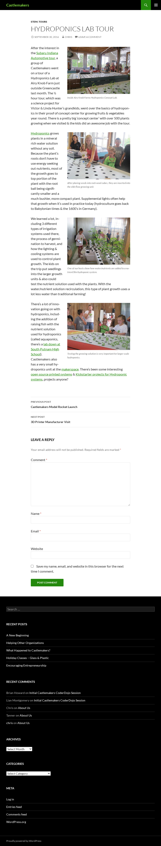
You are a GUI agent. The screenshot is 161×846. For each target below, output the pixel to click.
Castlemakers (17, 5)
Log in (10, 799)
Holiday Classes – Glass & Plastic (27, 658)
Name (36, 513)
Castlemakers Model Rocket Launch (54, 404)
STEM (34, 21)
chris (68, 36)
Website (37, 549)
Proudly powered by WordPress (23, 840)
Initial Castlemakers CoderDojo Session (55, 693)
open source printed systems (51, 374)
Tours (43, 21)
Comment (39, 460)
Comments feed (16, 814)
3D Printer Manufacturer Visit (50, 419)
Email (36, 531)
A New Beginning (17, 635)
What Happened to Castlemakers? (28, 650)
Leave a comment (89, 36)
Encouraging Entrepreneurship (26, 665)
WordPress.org (16, 822)
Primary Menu (156, 5)
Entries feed (14, 807)
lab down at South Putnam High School (45, 349)
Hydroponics (40, 133)
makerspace (70, 369)
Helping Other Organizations (25, 643)
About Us (24, 708)
